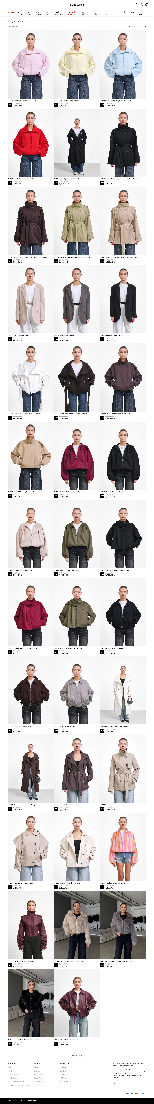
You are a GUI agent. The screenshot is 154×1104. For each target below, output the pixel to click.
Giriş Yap (37, 1071)
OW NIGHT (48, 13)
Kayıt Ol (37, 1067)
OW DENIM (38, 13)
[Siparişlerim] (141, 4)
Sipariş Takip (39, 1078)
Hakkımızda (38, 1074)
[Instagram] (119, 1083)
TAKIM (132, 12)
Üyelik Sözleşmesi (15, 1078)
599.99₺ (11, 12)
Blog (10, 1067)
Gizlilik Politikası (14, 1074)
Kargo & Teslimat (40, 1082)
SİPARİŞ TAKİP (140, 13)
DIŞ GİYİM (106, 13)
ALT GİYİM (95, 13)
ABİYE (124, 12)
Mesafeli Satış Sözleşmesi (18, 1085)
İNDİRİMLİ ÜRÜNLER (71, 13)
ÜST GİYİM (84, 13)
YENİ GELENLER (59, 13)
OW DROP (29, 13)
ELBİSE (116, 12)
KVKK (10, 1071)
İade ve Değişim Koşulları (18, 1082)
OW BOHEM (20, 13)
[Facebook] (114, 1083)
